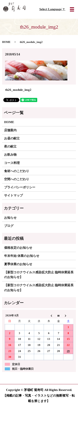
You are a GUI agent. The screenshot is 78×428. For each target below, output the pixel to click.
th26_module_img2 (18, 89)
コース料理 (12, 163)
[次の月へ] (68, 315)
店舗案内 (10, 130)
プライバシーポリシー (19, 187)
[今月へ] (58, 315)
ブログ (9, 225)
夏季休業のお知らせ (18, 264)
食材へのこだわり (16, 171)
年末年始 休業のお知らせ (21, 255)
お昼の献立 (12, 138)
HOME (6, 42)
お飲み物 (10, 154)
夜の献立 (10, 146)
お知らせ (10, 217)
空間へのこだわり (16, 179)
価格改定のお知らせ (18, 247)
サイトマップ (13, 195)
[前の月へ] (49, 315)
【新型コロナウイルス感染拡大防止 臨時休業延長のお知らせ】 (39, 275)
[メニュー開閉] (72, 9)
